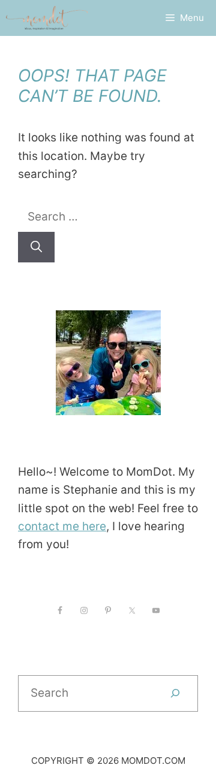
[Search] (36, 247)
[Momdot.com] (47, 18)
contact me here (62, 526)
